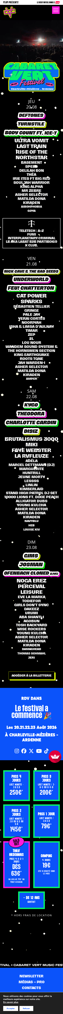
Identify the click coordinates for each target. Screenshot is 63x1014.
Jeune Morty (31, 476)
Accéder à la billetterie (31, 675)
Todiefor (31, 601)
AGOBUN (31, 621)
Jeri (31, 657)
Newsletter (31, 976)
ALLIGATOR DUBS (31, 501)
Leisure (31, 592)
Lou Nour (31, 342)
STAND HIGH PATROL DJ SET (31, 493)
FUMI (31, 234)
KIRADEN (31, 202)
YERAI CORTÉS (31, 318)
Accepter (11, 1008)
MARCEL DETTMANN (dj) (32, 464)
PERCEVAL (31, 586)
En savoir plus (10, 1002)
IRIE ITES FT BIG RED (31, 178)
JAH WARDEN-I (31, 362)
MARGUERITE (31, 468)
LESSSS (31, 480)
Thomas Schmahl (31, 653)
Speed (31, 166)
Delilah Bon (31, 170)
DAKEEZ (31, 609)
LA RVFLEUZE (32, 456)
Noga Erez (31, 580)
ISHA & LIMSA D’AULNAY (31, 326)
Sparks (31, 301)
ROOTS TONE (31, 358)
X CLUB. (31, 245)
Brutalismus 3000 (31, 439)
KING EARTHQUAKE (31, 354)
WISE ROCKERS (31, 629)
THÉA (31, 174)
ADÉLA (32, 460)
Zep (31, 334)
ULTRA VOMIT (31, 140)
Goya (32, 210)
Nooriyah (31, 322)
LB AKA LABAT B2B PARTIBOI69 (31, 241)
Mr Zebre (31, 190)
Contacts (31, 987)
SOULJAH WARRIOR (31, 182)
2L (31, 338)
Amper (31, 378)
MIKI (32, 444)
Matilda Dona (32, 198)
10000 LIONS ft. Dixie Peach (31, 497)
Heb (31, 525)
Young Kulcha (31, 505)
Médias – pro (32, 982)
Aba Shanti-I (31, 617)
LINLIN (32, 484)
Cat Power (31, 295)
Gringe (31, 310)
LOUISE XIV (31, 529)
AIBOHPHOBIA (31, 206)
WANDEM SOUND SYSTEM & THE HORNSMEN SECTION (32, 348)
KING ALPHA (31, 186)
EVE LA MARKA (31, 596)
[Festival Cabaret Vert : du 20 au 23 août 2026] (9, 12)
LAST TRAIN (32, 146)
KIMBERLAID (31, 489)
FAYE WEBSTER (31, 450)
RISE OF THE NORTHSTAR (32, 154)
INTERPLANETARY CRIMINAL (31, 238)
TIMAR (32, 330)
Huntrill (32, 472)
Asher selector (31, 194)
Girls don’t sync (31, 605)
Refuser (26, 1008)
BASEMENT (31, 162)
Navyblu (32, 521)
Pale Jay (31, 314)
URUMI (31, 613)
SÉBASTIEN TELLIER (31, 306)
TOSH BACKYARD (31, 625)
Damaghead (31, 649)
